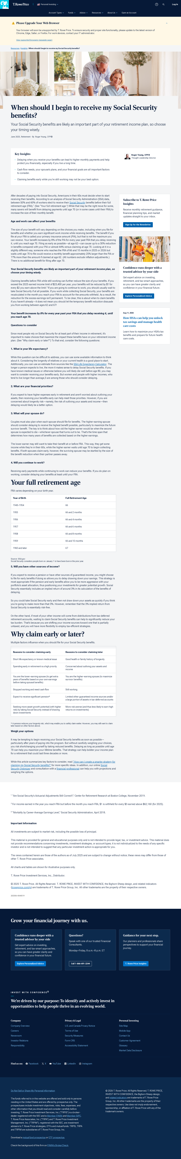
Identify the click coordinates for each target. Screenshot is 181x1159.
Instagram (87, 1063)
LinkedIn (71, 1063)
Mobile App (124, 1030)
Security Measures (74, 1035)
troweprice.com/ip (21, 887)
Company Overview (20, 1026)
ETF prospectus (56, 1137)
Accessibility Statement (76, 1045)
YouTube (56, 1063)
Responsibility (18, 1045)
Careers (15, 1030)
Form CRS (70, 1040)
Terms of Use (71, 1030)
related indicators (118, 1097)
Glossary (123, 1045)
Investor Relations (19, 1040)
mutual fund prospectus (34, 1137)
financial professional (68, 768)
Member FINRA (54, 1116)
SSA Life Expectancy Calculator (90, 364)
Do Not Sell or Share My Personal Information (33, 1090)
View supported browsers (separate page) (34, 40)
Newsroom (16, 1035)
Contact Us (124, 1035)
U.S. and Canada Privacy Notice (80, 1026)
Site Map (123, 1026)
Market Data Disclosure (130, 1050)
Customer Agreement (129, 1040)
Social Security (77, 202)
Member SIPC (74, 1116)
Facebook (33, 1063)
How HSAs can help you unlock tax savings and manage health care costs (143, 322)
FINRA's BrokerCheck (57, 1145)
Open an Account (129, 13)
